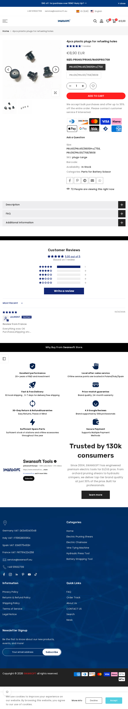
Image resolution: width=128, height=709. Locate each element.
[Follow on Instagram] (10, 574)
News (69, 620)
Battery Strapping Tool (79, 559)
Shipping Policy (11, 603)
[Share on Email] (92, 180)
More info (77, 700)
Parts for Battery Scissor (96, 171)
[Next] (55, 69)
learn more (95, 494)
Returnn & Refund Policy (16, 597)
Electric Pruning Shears (79, 536)
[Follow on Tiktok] (35, 574)
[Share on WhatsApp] (99, 180)
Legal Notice (9, 614)
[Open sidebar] (4, 359)
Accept (114, 700)
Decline (94, 700)
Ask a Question (75, 137)
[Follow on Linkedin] (16, 574)
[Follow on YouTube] (29, 574)
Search (70, 614)
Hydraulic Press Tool (78, 553)
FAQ (68, 592)
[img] (10, 312)
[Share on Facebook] (69, 180)
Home (5, 31)
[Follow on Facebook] (4, 574)
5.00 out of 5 (72, 256)
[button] (89, 11)
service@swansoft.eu (56, 11)
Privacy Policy (10, 592)
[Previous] (8, 69)
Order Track (73, 597)
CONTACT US (74, 608)
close (7, 3)
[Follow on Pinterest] (23, 574)
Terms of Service (12, 608)
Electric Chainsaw (76, 542)
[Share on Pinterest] (77, 180)
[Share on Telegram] (85, 180)
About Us (71, 603)
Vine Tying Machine (77, 547)
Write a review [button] (64, 291)
